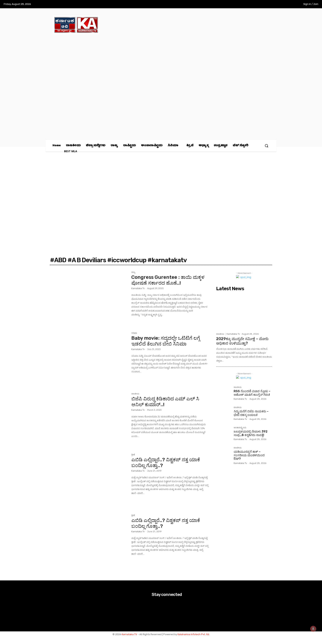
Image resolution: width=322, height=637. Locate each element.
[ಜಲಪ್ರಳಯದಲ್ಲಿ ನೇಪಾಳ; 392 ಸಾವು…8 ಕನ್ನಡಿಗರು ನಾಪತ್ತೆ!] (223, 434)
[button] (266, 145)
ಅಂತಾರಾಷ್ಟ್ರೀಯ (240, 428)
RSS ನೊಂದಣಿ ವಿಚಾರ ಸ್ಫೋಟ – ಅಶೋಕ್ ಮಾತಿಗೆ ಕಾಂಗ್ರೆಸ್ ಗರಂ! (252, 392)
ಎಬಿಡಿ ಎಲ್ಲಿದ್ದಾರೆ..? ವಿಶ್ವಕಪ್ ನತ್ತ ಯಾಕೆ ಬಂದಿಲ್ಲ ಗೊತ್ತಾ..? (165, 462)
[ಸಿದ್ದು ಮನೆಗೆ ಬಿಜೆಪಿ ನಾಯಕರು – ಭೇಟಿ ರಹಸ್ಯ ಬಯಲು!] (223, 413)
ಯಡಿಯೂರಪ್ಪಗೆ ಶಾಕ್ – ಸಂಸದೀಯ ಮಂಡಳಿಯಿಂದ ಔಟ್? (249, 455)
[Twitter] (282, 4)
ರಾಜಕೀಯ (135, 394)
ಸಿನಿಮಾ (134, 333)
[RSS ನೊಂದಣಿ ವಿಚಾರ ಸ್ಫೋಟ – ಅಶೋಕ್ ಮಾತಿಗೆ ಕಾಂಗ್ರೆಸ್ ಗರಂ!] (223, 393)
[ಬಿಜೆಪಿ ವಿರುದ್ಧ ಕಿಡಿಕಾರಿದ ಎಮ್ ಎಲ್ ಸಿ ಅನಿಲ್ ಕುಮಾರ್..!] (89, 418)
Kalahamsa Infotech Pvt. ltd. (194, 634)
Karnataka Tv (138, 288)
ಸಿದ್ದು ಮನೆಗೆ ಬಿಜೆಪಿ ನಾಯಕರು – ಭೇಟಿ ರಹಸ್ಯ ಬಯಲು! (251, 413)
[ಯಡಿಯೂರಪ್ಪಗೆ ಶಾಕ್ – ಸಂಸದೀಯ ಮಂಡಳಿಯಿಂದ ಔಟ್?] (223, 454)
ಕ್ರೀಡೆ (133, 455)
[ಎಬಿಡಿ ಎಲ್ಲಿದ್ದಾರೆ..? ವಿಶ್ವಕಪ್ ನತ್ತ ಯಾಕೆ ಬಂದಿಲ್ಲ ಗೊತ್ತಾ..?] (89, 479)
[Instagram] (275, 4)
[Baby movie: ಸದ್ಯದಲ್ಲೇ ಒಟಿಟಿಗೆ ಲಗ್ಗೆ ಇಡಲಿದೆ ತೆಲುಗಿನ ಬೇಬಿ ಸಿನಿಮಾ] (89, 358)
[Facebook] (267, 4)
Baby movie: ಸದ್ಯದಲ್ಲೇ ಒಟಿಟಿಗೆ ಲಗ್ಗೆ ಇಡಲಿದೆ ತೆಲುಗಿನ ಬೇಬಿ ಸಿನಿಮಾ (165, 341)
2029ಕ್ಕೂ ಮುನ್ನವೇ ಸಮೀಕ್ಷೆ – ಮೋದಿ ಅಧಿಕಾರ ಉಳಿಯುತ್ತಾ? (242, 341)
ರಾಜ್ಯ (133, 272)
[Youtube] (290, 4)
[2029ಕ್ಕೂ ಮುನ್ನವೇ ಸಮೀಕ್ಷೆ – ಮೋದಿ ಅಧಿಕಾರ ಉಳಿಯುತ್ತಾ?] (244, 311)
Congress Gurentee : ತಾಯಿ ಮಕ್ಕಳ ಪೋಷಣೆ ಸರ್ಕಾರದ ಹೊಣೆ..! (167, 280)
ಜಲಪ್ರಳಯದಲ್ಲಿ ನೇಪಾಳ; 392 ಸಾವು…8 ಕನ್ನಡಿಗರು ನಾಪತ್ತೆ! (250, 433)
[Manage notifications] (313, 629)
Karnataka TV (129, 634)
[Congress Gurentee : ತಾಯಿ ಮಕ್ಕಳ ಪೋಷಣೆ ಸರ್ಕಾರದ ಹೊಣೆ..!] (89, 297)
